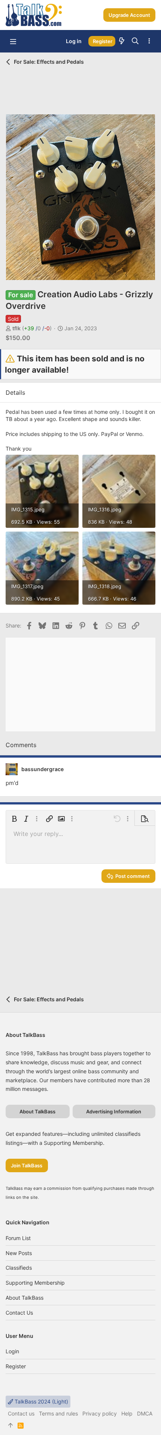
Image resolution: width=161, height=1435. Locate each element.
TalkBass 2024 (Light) (40, 1401)
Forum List (18, 1238)
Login (12, 1351)
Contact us (19, 1312)
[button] (13, 41)
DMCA (144, 1413)
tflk (16, 328)
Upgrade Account (129, 15)
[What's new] (121, 41)
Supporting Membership (35, 1282)
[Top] (10, 1426)
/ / (37, 328)
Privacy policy (99, 1413)
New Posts (19, 1253)
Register (16, 1366)
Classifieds (19, 1267)
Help (127, 1413)
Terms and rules (58, 1413)
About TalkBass (24, 1297)
